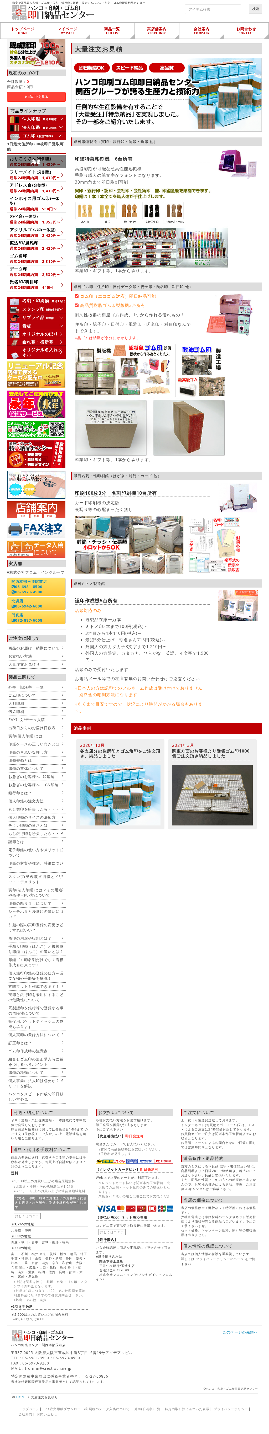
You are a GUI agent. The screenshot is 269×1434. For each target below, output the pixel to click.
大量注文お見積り (24, 664)
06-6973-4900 (28, 591)
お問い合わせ (47, 1414)
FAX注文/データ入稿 (26, 719)
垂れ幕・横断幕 (38, 342)
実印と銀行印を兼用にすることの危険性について (36, 997)
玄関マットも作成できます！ (34, 986)
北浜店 (17, 600)
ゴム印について (22, 695)
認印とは (16, 841)
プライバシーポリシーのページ (220, 1259)
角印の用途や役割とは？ (30, 938)
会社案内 (25, 1414)
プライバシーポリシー (231, 1409)
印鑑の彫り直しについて (30, 903)
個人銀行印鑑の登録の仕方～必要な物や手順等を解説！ (36, 976)
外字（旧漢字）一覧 (26, 687)
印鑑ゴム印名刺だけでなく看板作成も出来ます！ (36, 962)
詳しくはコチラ (27, 1216)
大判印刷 (16, 703)
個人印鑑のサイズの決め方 (32, 817)
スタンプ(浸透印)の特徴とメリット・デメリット (35, 879)
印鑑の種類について (26, 1072)
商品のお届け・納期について (34, 648)
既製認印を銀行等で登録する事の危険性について (36, 1010)
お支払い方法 (20, 656)
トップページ (29, 1409)
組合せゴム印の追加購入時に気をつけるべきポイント (36, 1062)
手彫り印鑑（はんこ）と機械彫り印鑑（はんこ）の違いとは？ (36, 949)
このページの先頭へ (240, 1332)
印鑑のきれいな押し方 (28, 752)
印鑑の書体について (26, 768)
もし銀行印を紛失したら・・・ (36, 833)
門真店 (17, 614)
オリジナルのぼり (40, 334)
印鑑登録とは (20, 760)
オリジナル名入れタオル (42, 352)
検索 (255, 9)
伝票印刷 (16, 711)
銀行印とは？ (20, 792)
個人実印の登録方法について (34, 1034)
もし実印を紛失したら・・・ (34, 809)
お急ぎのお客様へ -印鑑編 (31, 776)
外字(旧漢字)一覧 (147, 1409)
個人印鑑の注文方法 (26, 800)
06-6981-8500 (28, 586)
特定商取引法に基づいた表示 (187, 1409)
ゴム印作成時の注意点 (28, 1050)
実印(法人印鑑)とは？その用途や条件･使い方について (35, 892)
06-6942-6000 (28, 606)
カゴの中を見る (36, 96)
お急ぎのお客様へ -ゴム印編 (33, 784)
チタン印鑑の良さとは (28, 825)
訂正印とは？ (20, 1042)
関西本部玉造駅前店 (29, 581)
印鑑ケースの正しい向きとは (34, 744)
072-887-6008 (28, 620)
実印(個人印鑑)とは (25, 735)
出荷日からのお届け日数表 (32, 727)
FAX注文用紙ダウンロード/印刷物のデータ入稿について (87, 1409)
